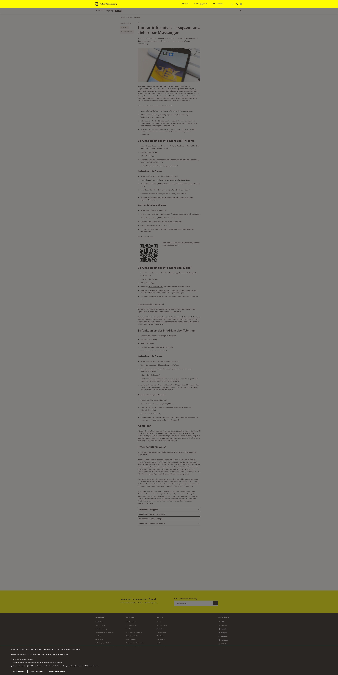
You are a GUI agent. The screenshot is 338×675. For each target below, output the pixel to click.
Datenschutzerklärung (60, 654)
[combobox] (219, 4)
